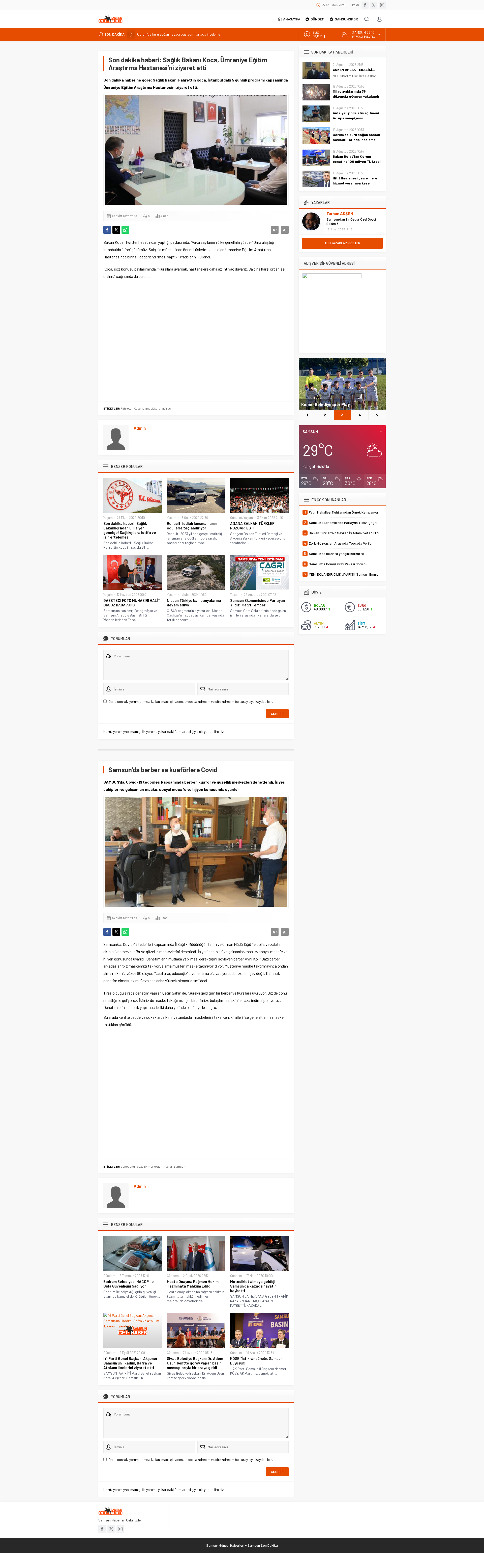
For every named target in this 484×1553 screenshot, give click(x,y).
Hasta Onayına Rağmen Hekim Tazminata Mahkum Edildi (193, 1283)
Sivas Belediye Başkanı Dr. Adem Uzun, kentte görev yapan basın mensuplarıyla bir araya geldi (195, 1363)
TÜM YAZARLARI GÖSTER (342, 243)
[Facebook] (365, 5)
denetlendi (128, 1166)
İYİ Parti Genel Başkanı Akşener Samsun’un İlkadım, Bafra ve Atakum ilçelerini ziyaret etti (130, 1363)
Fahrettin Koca (131, 408)
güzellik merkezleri (150, 1166)
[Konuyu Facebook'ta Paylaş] (107, 230)
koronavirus (162, 408)
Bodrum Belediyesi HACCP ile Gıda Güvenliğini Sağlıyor (128, 1283)
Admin (140, 428)
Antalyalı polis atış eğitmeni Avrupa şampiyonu (356, 115)
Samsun (179, 1166)
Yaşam (108, 518)
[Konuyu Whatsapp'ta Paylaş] (125, 230)
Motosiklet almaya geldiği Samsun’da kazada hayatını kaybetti (254, 1286)
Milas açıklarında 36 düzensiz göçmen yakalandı (356, 93)
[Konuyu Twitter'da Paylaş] (116, 230)
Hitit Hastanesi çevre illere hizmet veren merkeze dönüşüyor (355, 183)
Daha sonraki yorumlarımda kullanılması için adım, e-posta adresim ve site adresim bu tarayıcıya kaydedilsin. (191, 701)
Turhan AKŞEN (339, 213)
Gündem (236, 518)
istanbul (147, 408)
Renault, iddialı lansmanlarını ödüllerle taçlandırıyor (192, 525)
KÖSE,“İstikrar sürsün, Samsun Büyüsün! (256, 1360)
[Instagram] (382, 5)
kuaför (168, 1166)
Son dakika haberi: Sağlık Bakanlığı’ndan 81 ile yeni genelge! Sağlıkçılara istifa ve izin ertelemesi (129, 530)
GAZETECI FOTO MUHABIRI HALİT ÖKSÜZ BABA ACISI (131, 602)
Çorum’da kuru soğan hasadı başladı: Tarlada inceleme (356, 137)
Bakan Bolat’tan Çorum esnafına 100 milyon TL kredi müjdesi (182, 34)
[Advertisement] (196, 340)
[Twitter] (373, 5)
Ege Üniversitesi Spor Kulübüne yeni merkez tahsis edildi (336, 401)
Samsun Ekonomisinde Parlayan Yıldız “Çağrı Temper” (257, 602)
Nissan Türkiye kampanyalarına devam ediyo (194, 602)
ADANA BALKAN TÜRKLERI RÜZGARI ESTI (253, 525)
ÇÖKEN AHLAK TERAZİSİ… (354, 69)
